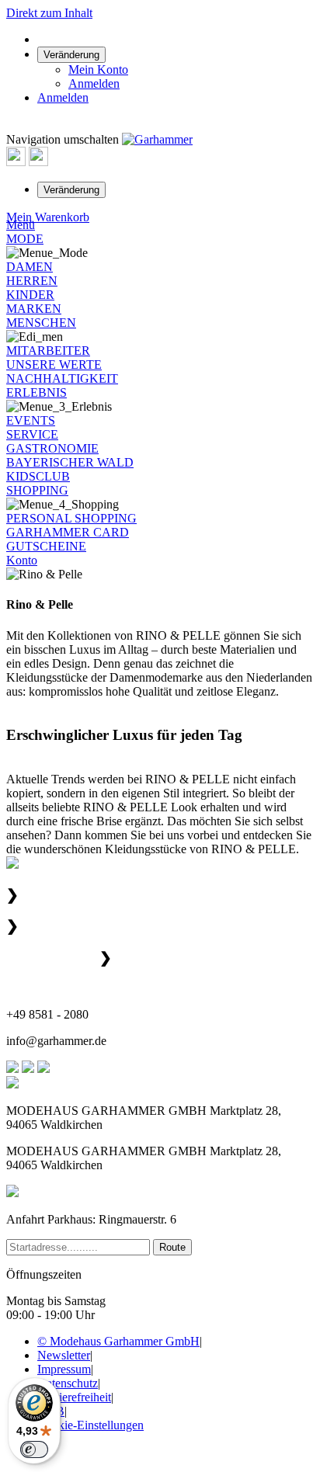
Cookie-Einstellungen (90, 1425)
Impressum (64, 1369)
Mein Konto (98, 69)
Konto (21, 560)
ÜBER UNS (61, 895)
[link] (71, 54)
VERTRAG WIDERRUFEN (120, 1455)
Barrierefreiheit (74, 1397)
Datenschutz (67, 1383)
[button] (71, 189)
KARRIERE (61, 926)
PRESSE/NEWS (166, 958)
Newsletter (63, 1355)
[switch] (34, 1449)
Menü (20, 224)
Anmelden (94, 83)
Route (172, 1247)
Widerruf (275, 1455)
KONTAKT (37, 988)
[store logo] (157, 139)
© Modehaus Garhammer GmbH (118, 1341)
